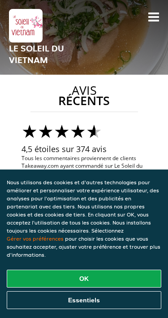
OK (84, 278)
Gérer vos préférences (35, 238)
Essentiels (84, 300)
